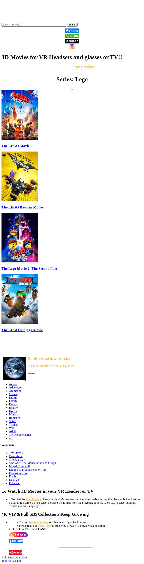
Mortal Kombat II (19, 466)
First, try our (72, 67)
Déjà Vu (14, 479)
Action (13, 384)
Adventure (15, 387)
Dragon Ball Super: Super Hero (27, 469)
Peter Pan (14, 483)
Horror (13, 411)
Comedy (14, 394)
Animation (15, 390)
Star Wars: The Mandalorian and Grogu (32, 463)
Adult (12, 431)
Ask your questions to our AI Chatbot (14, 559)
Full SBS (29, 514)
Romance (14, 417)
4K (11, 438)
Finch (12, 476)
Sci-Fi (12, 421)
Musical (13, 414)
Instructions (44, 525)
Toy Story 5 (16, 452)
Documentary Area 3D (13, 351)
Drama (13, 397)
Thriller (13, 424)
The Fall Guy (17, 459)
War (11, 428)
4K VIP (9, 514)
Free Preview (33, 499)
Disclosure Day (18, 473)
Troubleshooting (38, 522)
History (13, 407)
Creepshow (15, 456)
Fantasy (13, 404)
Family (13, 401)
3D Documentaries (20, 434)
